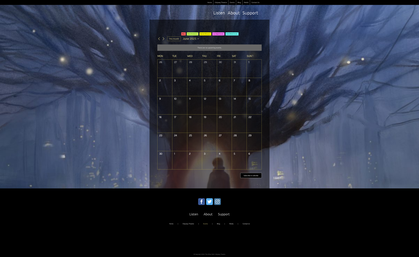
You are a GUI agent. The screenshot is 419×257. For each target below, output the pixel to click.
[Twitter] (209, 201)
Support (224, 214)
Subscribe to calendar (251, 175)
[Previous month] (159, 39)
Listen (193, 214)
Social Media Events (231, 33)
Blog (183, 33)
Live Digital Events (218, 33)
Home (171, 224)
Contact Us (246, 224)
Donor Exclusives (192, 33)
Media (231, 224)
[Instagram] (217, 201)
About (208, 214)
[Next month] (163, 39)
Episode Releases (205, 33)
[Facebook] (201, 201)
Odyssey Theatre (188, 224)
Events (205, 224)
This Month (174, 39)
